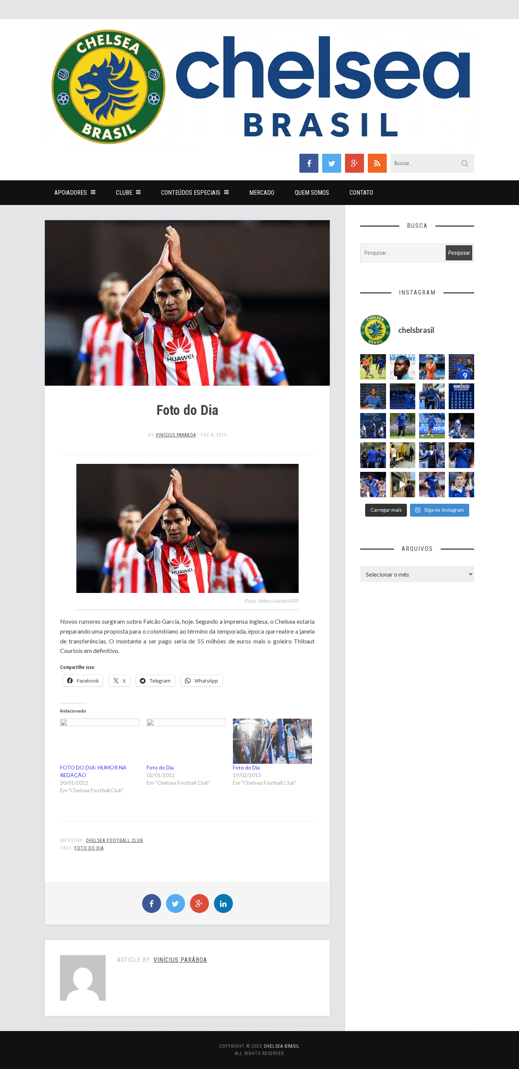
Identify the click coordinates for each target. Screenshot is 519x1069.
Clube (124, 192)
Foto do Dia (160, 767)
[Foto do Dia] (186, 741)
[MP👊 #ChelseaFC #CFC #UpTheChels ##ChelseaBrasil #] (432, 367)
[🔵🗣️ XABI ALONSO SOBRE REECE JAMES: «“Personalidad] (373, 485)
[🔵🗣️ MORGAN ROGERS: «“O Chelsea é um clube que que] (432, 455)
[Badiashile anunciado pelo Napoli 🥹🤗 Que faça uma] (403, 367)
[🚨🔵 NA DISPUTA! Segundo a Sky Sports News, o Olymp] (462, 455)
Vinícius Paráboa (176, 435)
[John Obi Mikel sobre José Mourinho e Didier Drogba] (403, 455)
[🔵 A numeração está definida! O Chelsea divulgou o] (462, 396)
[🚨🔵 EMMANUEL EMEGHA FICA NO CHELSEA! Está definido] (403, 426)
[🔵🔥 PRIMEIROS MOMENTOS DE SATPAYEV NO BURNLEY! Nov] (403, 485)
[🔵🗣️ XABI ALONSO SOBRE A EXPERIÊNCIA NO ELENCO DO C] (373, 455)
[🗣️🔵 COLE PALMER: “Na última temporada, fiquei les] (462, 485)
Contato (361, 192)
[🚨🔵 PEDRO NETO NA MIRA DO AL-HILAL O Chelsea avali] (432, 485)
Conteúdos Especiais (190, 192)
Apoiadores (70, 192)
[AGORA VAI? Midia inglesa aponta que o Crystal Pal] (403, 396)
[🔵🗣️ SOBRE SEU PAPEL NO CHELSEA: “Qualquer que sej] (373, 426)
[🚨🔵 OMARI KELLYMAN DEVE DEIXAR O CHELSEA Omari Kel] (432, 426)
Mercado (261, 192)
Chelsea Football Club (114, 840)
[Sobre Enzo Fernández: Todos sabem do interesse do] (462, 426)
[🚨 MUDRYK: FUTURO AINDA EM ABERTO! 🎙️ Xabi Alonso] (373, 367)
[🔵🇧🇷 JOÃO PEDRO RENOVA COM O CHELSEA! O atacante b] (462, 367)
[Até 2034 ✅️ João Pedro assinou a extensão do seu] (373, 396)
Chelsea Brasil (282, 1046)
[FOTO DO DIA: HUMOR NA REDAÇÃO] (99, 741)
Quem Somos (312, 192)
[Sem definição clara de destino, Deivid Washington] (432, 396)
